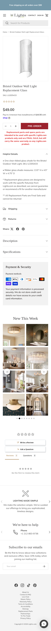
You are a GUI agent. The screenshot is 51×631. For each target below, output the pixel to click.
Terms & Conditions (25, 604)
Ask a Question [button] (26, 449)
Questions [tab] (27, 455)
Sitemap (25, 609)
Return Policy (25, 599)
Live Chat (25, 597)
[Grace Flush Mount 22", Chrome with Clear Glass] (37, 358)
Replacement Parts (25, 611)
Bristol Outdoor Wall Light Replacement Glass (27, 32)
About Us (25, 592)
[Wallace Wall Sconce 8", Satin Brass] (14, 381)
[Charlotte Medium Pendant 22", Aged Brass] (37, 405)
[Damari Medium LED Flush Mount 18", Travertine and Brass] (14, 335)
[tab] (17, 418)
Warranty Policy (26, 602)
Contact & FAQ (25, 595)
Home (5, 32)
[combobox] (25, 23)
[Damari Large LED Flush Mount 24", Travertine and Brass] (14, 358)
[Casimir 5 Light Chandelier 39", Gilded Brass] (37, 381)
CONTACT (32, 16)
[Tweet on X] (12, 229)
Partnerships (25, 614)
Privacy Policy (25, 618)
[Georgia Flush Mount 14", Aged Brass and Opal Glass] (14, 405)
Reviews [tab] (10, 455)
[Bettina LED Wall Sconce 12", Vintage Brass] (37, 335)
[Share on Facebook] (17, 229)
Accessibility (25, 606)
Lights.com (32, 624)
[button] (47, 15)
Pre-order (34, 126)
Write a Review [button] (27, 442)
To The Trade (25, 616)
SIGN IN (40, 16)
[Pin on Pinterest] (23, 229)
